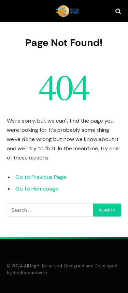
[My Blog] (67, 11)
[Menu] (11, 11)
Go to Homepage (36, 188)
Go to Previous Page (40, 177)
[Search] (117, 11)
